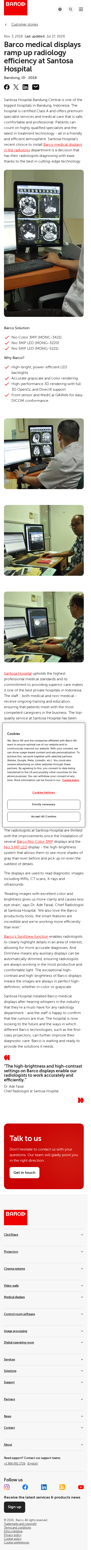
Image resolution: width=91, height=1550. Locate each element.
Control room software (19, 1314)
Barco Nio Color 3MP (35, 841)
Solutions (10, 1371)
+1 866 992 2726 (21, 1463)
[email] (35, 87)
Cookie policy (70, 780)
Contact (9, 1427)
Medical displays (14, 1297)
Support (9, 1382)
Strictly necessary (43, 804)
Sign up (14, 1507)
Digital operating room (19, 1342)
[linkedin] (25, 87)
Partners (9, 1399)
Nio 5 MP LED (15, 847)
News (7, 1416)
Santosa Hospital (18, 673)
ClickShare (11, 1234)
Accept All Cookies (43, 816)
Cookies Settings (43, 792)
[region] (43, 774)
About (8, 1444)
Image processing (15, 1331)
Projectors (11, 1251)
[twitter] (16, 87)
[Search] (70, 9)
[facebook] (7, 87)
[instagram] (7, 1487)
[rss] (62, 1487)
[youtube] (81, 1487)
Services (9, 1359)
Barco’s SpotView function (26, 936)
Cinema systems (14, 1268)
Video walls (11, 1285)
